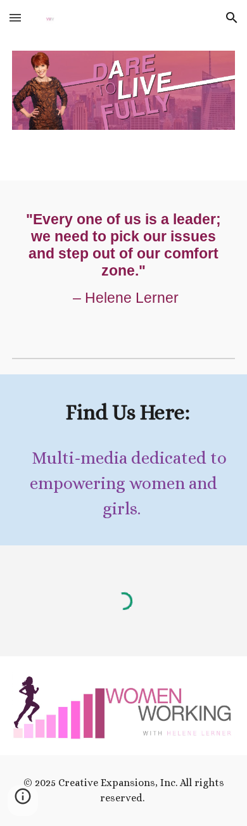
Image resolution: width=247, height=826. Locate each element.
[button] (15, 17)
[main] (123, 259)
